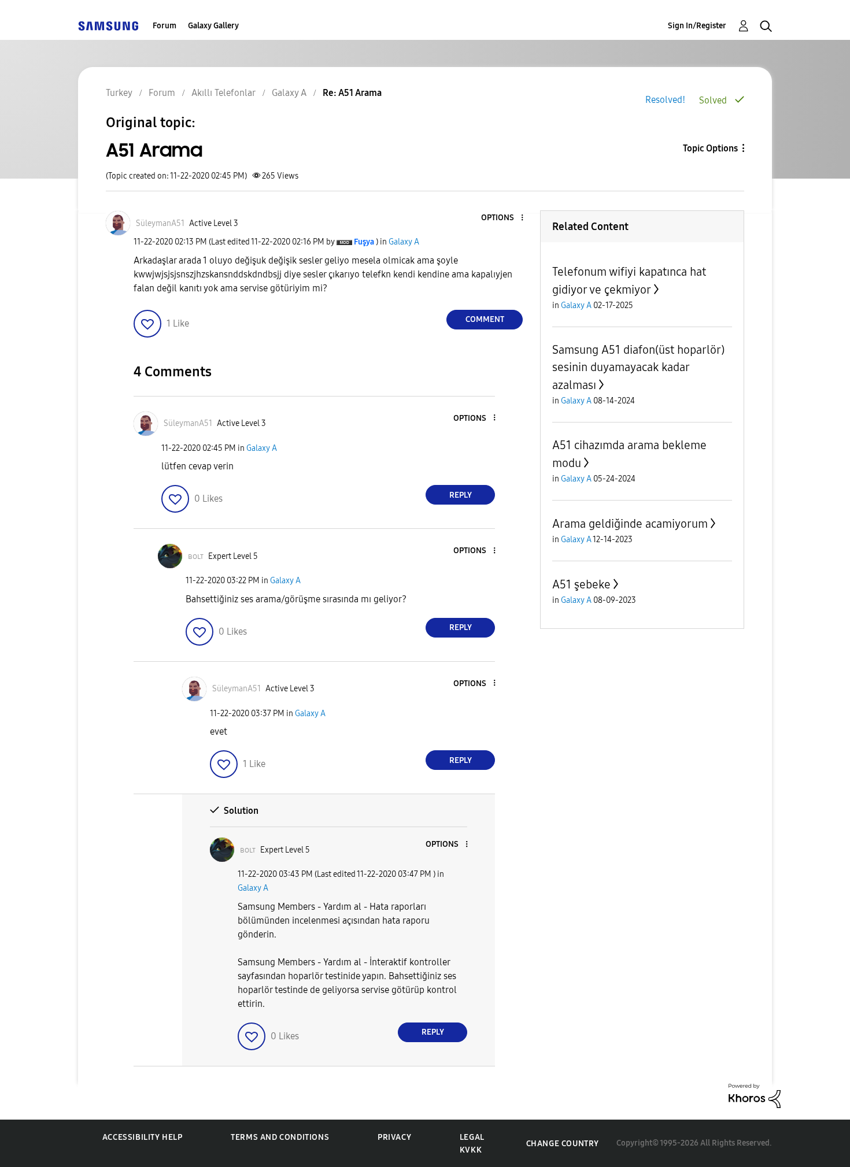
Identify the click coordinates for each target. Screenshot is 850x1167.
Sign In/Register (697, 26)
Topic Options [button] (710, 148)
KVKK (471, 1150)
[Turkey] (108, 25)
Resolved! (665, 99)
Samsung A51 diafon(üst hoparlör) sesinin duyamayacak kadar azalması (638, 367)
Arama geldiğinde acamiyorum (630, 524)
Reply (460, 495)
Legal (472, 1137)
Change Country (562, 1144)
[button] (503, 218)
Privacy (394, 1137)
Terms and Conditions (280, 1137)
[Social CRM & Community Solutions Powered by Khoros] (755, 1095)
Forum (164, 26)
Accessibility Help (142, 1137)
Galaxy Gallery (213, 26)
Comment (484, 319)
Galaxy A (404, 242)
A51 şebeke (581, 584)
